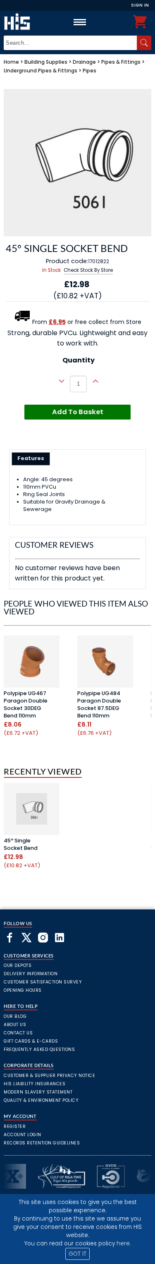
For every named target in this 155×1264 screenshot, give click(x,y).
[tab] (31, 458)
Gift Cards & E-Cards (31, 1041)
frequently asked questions (39, 1049)
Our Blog (15, 1016)
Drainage (84, 61)
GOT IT (77, 1254)
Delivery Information (30, 974)
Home (11, 61)
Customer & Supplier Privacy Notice (49, 1075)
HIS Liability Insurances (34, 1084)
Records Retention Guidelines (42, 1143)
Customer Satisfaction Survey (43, 982)
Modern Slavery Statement (38, 1092)
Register (15, 1126)
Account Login (22, 1135)
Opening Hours (23, 990)
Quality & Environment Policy (41, 1100)
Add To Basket (77, 412)
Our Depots (17, 965)
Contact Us (18, 1033)
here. (124, 1243)
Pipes (89, 70)
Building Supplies (45, 61)
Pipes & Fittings (121, 61)
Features (30, 458)
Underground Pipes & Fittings (40, 70)
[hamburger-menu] (80, 22)
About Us (15, 1025)
